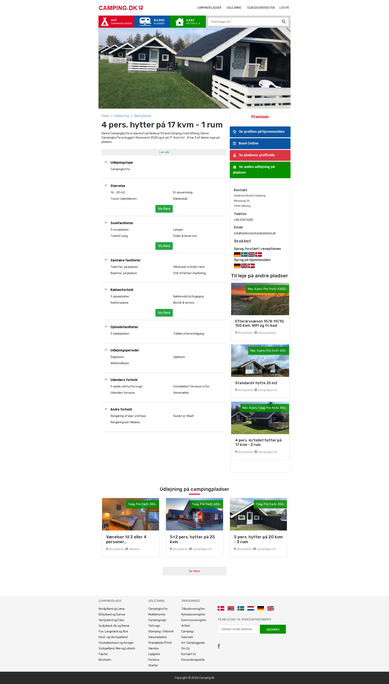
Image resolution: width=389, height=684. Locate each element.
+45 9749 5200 (243, 219)
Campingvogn (157, 620)
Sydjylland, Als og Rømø (114, 626)
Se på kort (242, 241)
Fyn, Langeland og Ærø (113, 631)
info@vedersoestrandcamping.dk (255, 232)
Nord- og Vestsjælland (113, 637)
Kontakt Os (188, 654)
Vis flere (164, 209)
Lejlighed (154, 654)
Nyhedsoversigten (193, 614)
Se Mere (194, 571)
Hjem (105, 116)
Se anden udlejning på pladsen (254, 170)
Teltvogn (154, 626)
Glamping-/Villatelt (161, 631)
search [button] (283, 21)
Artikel (185, 626)
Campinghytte (158, 609)
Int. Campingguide (193, 643)
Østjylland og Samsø (112, 614)
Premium (260, 116)
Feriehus (153, 660)
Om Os (185, 648)
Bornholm (105, 660)
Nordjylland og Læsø (112, 609)
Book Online (248, 143)
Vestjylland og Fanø (111, 620)
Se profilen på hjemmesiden (261, 132)
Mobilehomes (156, 614)
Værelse (153, 648)
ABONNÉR (273, 629)
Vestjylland (142, 116)
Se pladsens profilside (256, 155)
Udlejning (121, 116)
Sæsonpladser (157, 637)
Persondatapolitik (193, 660)
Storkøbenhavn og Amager (116, 643)
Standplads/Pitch (160, 643)
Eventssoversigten (193, 620)
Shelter (153, 665)
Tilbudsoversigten (262, 8)
